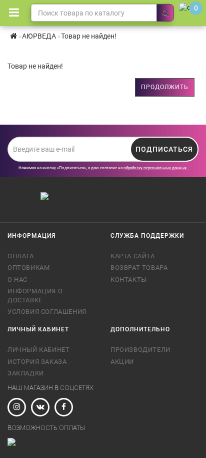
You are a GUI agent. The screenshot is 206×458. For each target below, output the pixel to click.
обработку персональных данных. (156, 168)
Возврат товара (139, 267)
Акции (122, 361)
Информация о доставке (35, 295)
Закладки (26, 373)
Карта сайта (132, 256)
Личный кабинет (39, 349)
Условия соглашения (47, 311)
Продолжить (164, 87)
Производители (140, 349)
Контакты (128, 279)
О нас (18, 279)
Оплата (21, 256)
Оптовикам (29, 267)
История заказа (37, 361)
